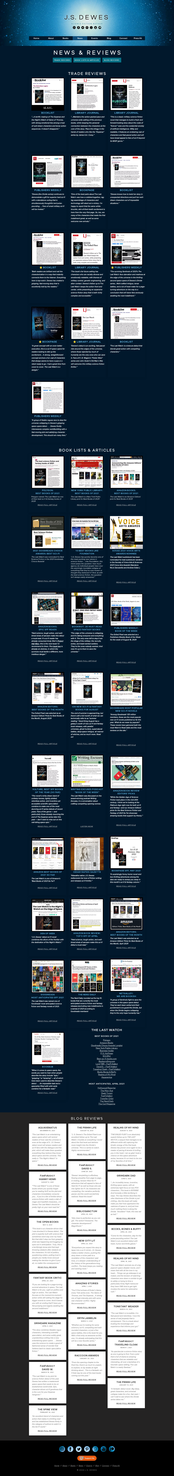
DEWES (94, 17)
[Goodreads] (91, 27)
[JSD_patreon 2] (99, 27)
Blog (97, 1466)
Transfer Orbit (106, 1099)
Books (73, 1466)
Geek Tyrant (106, 1093)
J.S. (71, 17)
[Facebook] (78, 27)
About (64, 1466)
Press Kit (116, 1466)
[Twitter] (82, 27)
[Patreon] (112, 1449)
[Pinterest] (87, 27)
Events (89, 1466)
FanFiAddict (106, 1096)
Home (56, 1466)
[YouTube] (104, 1449)
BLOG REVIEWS (87, 1118)
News (81, 1466)
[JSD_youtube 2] (95, 27)
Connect (105, 1466)
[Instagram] (74, 27)
